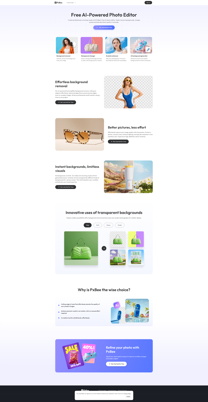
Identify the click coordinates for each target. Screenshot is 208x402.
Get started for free (105, 27)
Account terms (112, 390)
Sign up (148, 2)
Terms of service (122, 390)
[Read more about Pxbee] (58, 3)
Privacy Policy (127, 393)
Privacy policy (102, 390)
